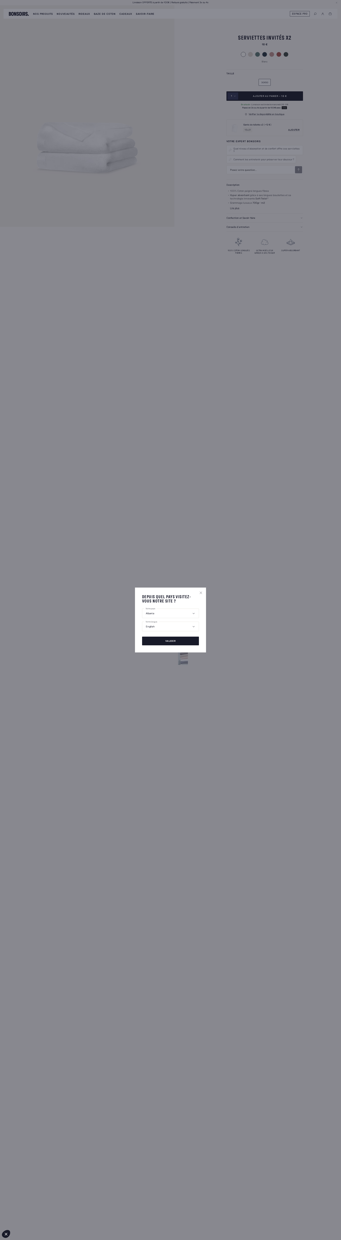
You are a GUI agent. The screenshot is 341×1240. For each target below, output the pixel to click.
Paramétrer (22, 1222)
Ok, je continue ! (59, 1222)
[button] (6, 1234)
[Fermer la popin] (201, 593)
